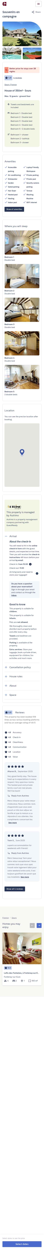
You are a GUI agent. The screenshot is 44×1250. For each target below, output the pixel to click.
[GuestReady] (4, 4)
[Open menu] (38, 4)
